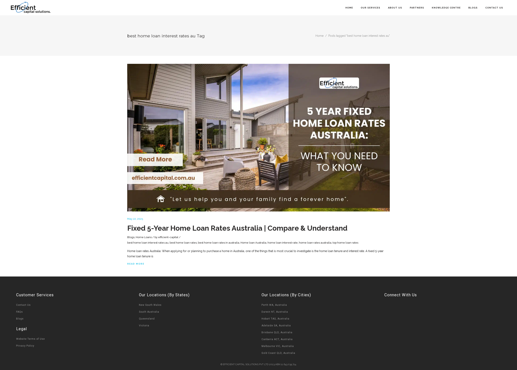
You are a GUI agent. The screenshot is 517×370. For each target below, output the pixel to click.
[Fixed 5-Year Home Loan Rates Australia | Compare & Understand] (258, 137)
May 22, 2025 (135, 218)
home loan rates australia (315, 242)
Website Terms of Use (30, 338)
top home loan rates (345, 242)
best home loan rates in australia (218, 242)
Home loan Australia (253, 242)
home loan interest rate (283, 242)
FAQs (19, 311)
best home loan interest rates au (147, 242)
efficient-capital (168, 237)
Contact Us (23, 305)
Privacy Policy (25, 345)
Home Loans (144, 237)
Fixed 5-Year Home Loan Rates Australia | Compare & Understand (237, 228)
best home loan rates (183, 242)
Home (319, 35)
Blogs (131, 237)
